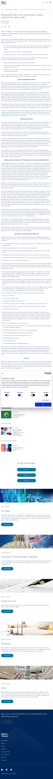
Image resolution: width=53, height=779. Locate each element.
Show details (45, 400)
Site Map (3, 746)
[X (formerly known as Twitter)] (2, 770)
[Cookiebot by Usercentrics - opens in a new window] (45, 373)
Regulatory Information (5, 751)
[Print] (5, 26)
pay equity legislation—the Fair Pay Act (26, 92)
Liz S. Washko (5, 23)
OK (43, 404)
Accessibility (3, 749)
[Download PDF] (1, 26)
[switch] (20, 395)
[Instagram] (11, 770)
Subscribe (3, 743)
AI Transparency (4, 760)
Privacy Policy (24, 387)
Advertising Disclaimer (5, 754)
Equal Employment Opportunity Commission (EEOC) (33, 110)
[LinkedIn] (6, 770)
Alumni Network (4, 740)
